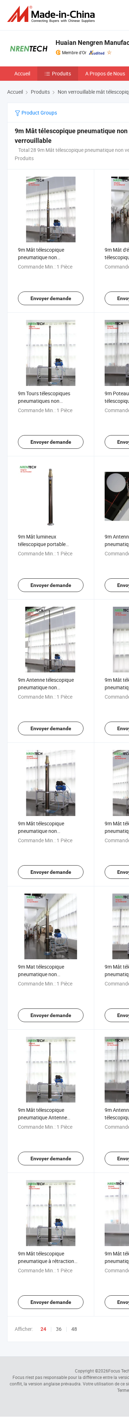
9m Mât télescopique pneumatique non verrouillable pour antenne (47, 257)
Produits (61, 73)
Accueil (22, 73)
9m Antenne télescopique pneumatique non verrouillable (46, 687)
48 (74, 1328)
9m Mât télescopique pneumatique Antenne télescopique (42, 1117)
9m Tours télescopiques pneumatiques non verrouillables (44, 401)
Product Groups (38, 112)
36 (59, 1328)
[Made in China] (52, 14)
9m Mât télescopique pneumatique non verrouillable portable (41, 831)
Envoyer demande (50, 298)
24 (43, 1329)
